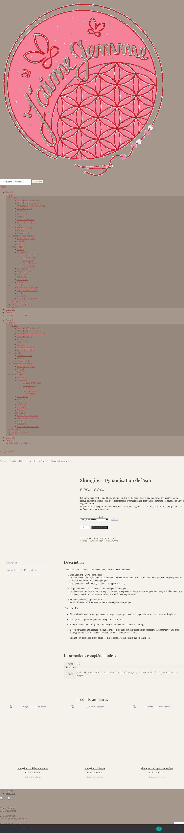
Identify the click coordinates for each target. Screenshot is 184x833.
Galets (20, 230)
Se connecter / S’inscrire (18, 314)
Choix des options (33, 777)
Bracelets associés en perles (31, 205)
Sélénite (21, 241)
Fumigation (22, 252)
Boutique (10, 194)
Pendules (21, 276)
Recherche (37, 182)
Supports (21, 282)
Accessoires (17, 246)
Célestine (22, 295)
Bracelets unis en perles (29, 203)
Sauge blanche (30, 263)
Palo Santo (28, 260)
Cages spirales (24, 271)
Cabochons (22, 211)
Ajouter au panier (99, 527)
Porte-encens (30, 265)
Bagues (20, 216)
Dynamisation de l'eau (28, 461)
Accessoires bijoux (26, 222)
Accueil (9, 192)
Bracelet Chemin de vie (28, 200)
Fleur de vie (23, 274)
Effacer (114, 519)
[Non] (180, 828)
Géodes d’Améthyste (27, 287)
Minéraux (16, 224)
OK (159, 828)
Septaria (21, 293)
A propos (10, 309)
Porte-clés (22, 279)
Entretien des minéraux (23, 235)
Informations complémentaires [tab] (21, 570)
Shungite (21, 244)
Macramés (22, 268)
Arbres (20, 249)
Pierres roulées (24, 227)
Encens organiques (32, 254)
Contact (10, 312)
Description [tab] (11, 562)
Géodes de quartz (26, 238)
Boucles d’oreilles (25, 219)
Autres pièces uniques (28, 298)
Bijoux (14, 197)
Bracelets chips (24, 208)
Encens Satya (29, 257)
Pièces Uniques (19, 284)
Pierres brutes (24, 233)
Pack (100, 516)
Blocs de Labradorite (27, 290)
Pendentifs (22, 213)
